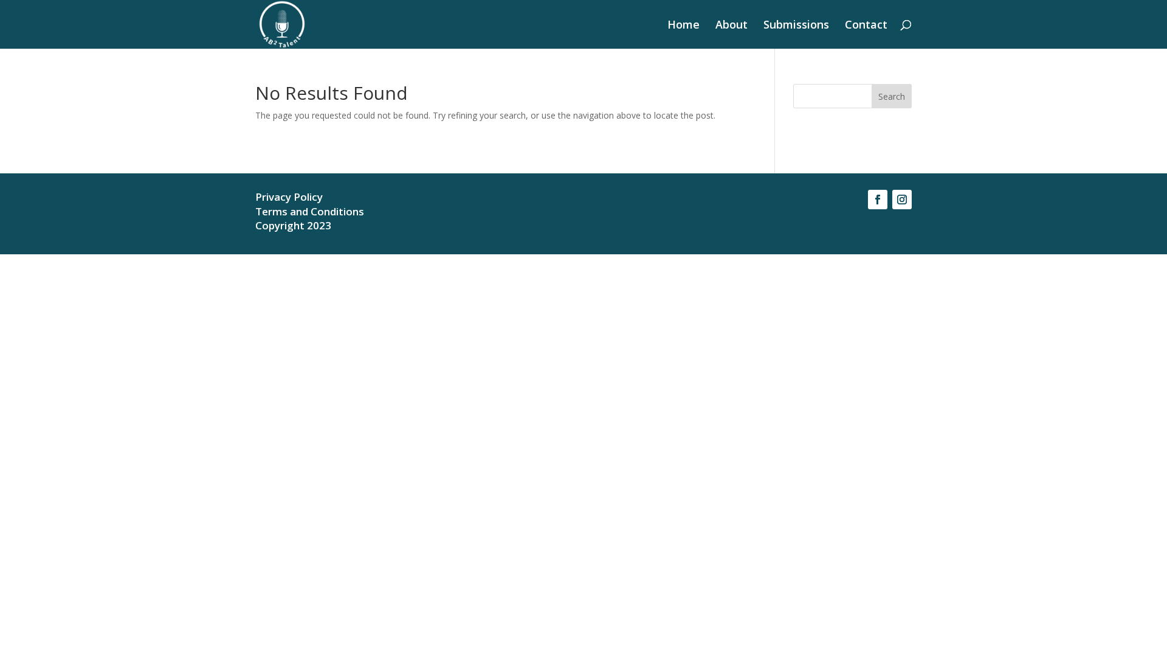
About (731, 26)
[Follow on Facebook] (877, 199)
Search (891, 96)
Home (683, 26)
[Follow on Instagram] (902, 199)
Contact (866, 26)
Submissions (796, 26)
